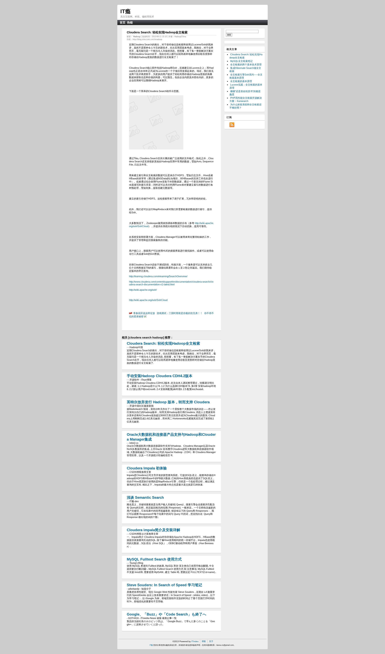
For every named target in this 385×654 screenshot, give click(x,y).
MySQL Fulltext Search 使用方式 (154, 559)
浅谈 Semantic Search (145, 497)
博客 (204, 641)
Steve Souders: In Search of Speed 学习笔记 (164, 585)
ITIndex (195, 641)
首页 (122, 22)
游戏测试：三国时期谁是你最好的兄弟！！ (179, 313)
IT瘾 (125, 11)
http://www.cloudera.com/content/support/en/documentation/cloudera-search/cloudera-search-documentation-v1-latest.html (171, 283)
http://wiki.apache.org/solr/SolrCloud (148, 300)
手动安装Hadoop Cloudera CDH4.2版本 (159, 376)
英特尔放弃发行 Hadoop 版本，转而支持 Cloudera (168, 402)
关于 (211, 641)
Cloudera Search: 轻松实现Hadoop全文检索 (163, 343)
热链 (130, 22)
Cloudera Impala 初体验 (147, 468)
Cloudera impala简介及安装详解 (153, 530)
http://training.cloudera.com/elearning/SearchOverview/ (158, 276)
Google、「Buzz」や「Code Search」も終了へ (166, 614)
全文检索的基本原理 (241, 81)
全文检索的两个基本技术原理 (246, 64)
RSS (231, 124)
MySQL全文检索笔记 (241, 61)
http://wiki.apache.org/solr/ (143, 290)
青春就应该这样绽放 (144, 313)
